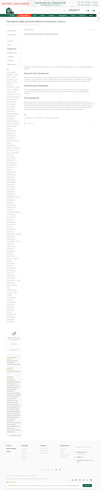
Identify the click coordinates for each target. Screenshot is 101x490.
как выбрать (10, 202)
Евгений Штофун (11, 179)
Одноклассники (52, 469)
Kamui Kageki (10, 79)
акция (18, 94)
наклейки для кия (11, 236)
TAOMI (8, 89)
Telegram (44, 469)
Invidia (8, 77)
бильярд (9, 128)
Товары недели (11, 448)
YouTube (48, 469)
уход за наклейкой (11, 302)
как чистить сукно (11, 205)
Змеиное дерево (11, 189)
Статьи (62, 452)
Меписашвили (10, 231)
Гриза (8, 152)
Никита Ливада (10, 241)
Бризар (8, 143)
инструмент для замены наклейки (12, 197)
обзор (17, 241)
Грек (17, 150)
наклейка (18, 234)
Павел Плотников (11, 246)
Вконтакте (41, 469)
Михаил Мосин (10, 234)
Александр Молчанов (12, 99)
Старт (8, 287)
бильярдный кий (29, 117)
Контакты (23, 456)
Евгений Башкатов (11, 174)
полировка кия (10, 248)
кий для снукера (11, 214)
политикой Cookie (74, 485)
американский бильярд (12, 113)
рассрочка (9, 258)
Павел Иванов (10, 243)
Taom (17, 87)
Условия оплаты (44, 448)
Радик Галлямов (11, 256)
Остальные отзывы (15, 435)
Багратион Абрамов (11, 126)
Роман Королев (10, 263)
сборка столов (10, 273)
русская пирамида (11, 268)
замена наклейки (11, 186)
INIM (16, 74)
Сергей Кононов (11, 280)
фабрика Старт (10, 309)
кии (71, 79)
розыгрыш (9, 260)
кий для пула (10, 209)
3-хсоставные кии (11, 72)
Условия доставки (44, 450)
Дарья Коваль (10, 155)
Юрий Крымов (10, 319)
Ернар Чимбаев (10, 184)
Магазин (23, 450)
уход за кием (10, 299)
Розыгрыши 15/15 (64, 454)
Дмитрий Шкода (11, 167)
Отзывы (23, 454)
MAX (56, 469)
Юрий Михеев (10, 321)
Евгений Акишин (11, 172)
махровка (9, 226)
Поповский (9, 253)
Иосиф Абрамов (10, 200)
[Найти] (64, 10)
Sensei (15, 82)
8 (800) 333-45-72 (74, 10)
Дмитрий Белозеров (11, 162)
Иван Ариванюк (10, 191)
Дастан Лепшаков (11, 157)
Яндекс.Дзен (60, 469)
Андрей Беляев (10, 118)
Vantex (15, 91)
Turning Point (15, 89)
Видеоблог (63, 448)
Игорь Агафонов (11, 194)
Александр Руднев (11, 101)
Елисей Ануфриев (11, 182)
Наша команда (25, 452)
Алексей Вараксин (11, 104)
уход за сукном (10, 307)
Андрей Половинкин (12, 121)
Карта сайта (63, 456)
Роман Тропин (10, 265)
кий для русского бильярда (52, 117)
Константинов (10, 219)
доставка (9, 169)
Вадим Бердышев (11, 145)
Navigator (9, 82)
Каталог (9, 445)
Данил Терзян (15, 152)
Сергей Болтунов (11, 275)
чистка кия (9, 312)
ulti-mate (9, 91)
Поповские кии (10, 251)
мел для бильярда (11, 229)
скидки (18, 280)
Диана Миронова (11, 160)
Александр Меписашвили (13, 96)
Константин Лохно (11, 217)
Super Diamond (10, 87)
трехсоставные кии (11, 297)
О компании (24, 448)
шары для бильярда (11, 314)
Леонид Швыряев (11, 222)
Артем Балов (16, 123)
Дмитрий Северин (11, 164)
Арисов (8, 123)
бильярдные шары (11, 130)
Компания (24, 445)
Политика (23, 459)
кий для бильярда (39, 117)
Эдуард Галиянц (11, 316)
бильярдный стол (11, 138)
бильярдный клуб (11, 135)
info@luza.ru (80, 457)
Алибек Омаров (10, 111)
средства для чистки (12, 285)
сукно (15, 292)
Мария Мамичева (11, 224)
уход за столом (10, 304)
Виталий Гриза (10, 150)
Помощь (43, 445)
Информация (64, 445)
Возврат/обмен (44, 452)
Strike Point (9, 84)
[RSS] (91, 29)
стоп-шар (9, 292)
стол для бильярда (11, 290)
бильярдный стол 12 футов (13, 140)
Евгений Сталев (10, 177)
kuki (16, 79)
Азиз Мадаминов (11, 94)
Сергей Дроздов (11, 278)
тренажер (9, 295)
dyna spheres (10, 74)
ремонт (16, 258)
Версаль (9, 147)
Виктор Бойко (16, 147)
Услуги (8, 451)
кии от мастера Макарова (33, 89)
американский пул (11, 116)
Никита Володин (11, 239)
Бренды (62, 450)
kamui (13, 77)
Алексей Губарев (11, 106)
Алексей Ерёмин (11, 109)
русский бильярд (11, 270)
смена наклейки (10, 282)
